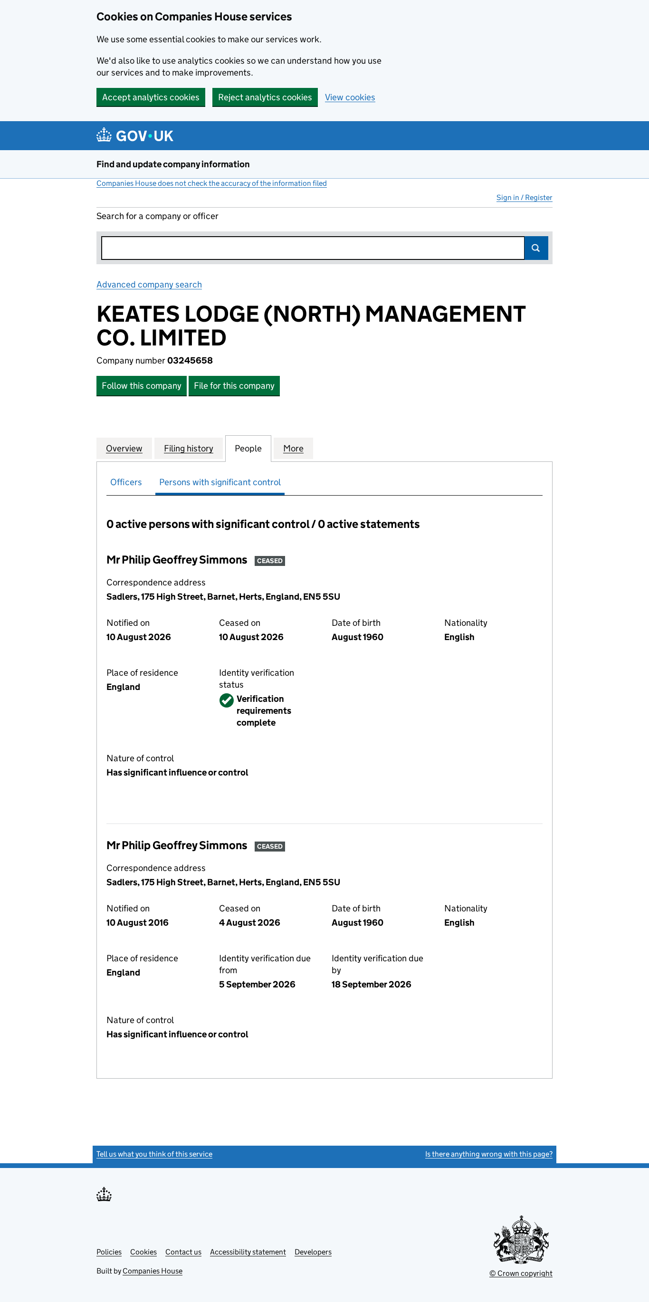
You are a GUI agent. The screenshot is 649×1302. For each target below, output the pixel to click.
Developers (313, 1251)
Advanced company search (149, 284)
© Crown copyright (521, 1273)
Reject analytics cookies (265, 97)
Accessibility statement (248, 1251)
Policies (109, 1251)
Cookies (143, 1251)
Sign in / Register (524, 197)
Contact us (183, 1251)
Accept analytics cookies (151, 97)
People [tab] (248, 448)
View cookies (350, 97)
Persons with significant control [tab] (220, 482)
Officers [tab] (126, 482)
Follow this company (141, 385)
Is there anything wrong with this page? (489, 1153)
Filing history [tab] (188, 448)
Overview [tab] (124, 448)
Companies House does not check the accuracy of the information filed (211, 183)
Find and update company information (173, 164)
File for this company (234, 385)
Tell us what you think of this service (154, 1153)
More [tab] (293, 448)
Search (536, 248)
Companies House (152, 1270)
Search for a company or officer (157, 216)
